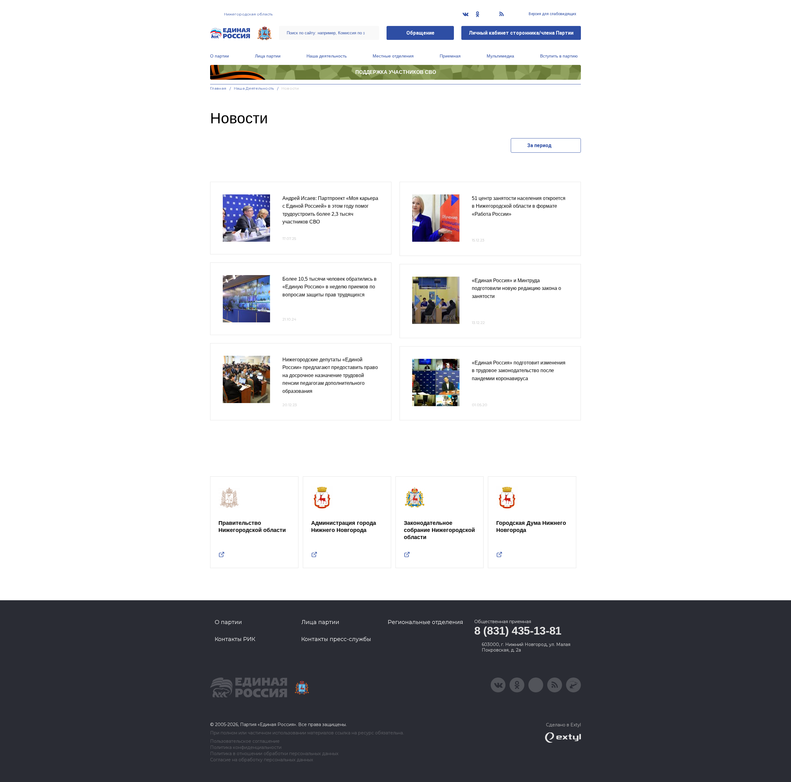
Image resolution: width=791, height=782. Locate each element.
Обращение (420, 33)
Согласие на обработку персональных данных (261, 760)
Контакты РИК (235, 639)
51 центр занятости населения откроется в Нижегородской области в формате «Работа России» (518, 206)
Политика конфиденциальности (245, 747)
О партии (219, 55)
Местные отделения (393, 55)
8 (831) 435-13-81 (517, 630)
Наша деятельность (327, 55)
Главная (218, 88)
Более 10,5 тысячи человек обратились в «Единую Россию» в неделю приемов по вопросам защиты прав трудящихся (329, 286)
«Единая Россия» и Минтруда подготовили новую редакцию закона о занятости (516, 288)
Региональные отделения (425, 622)
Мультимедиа (500, 55)
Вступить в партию (559, 55)
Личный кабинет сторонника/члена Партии (521, 33)
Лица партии (268, 55)
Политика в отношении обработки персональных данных (274, 753)
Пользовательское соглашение (245, 741)
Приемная (450, 55)
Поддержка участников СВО (395, 72)
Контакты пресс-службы (336, 639)
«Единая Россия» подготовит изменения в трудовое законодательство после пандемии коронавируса (518, 370)
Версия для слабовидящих (552, 14)
